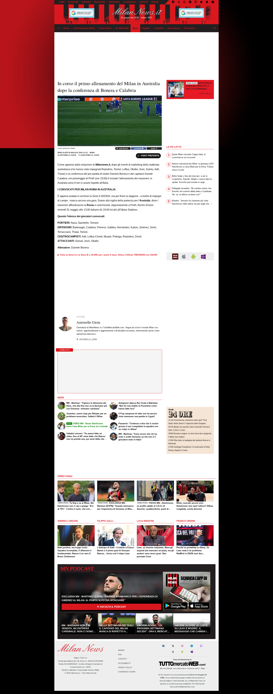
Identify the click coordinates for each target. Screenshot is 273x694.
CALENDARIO (129, 2)
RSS (120, 655)
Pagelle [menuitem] (146, 28)
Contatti (122, 659)
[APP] (175, 256)
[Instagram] (184, 2)
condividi (138, 148)
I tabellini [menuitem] (159, 28)
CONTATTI (143, 2)
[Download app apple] (201, 2)
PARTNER (86, 2)
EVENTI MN (73, 2)
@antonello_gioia (89, 155)
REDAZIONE (99, 2)
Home (62, 2)
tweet (153, 148)
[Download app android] (207, 2)
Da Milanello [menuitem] (122, 28)
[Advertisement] (190, 282)
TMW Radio (114, 2)
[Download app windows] (213, 2)
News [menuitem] (135, 28)
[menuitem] (58, 28)
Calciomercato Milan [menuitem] (84, 28)
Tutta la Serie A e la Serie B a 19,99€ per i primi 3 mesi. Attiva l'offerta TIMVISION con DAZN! (108, 254)
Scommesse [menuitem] (173, 28)
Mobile (121, 650)
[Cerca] (214, 28)
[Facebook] (173, 2)
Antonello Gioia (68, 155)
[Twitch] (196, 2)
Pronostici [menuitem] (189, 28)
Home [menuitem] (66, 28)
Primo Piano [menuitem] (105, 28)
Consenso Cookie (126, 672)
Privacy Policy (125, 667)
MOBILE (155, 2)
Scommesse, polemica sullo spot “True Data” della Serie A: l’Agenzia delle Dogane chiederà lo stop (187, 423)
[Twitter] (179, 2)
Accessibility (124, 663)
